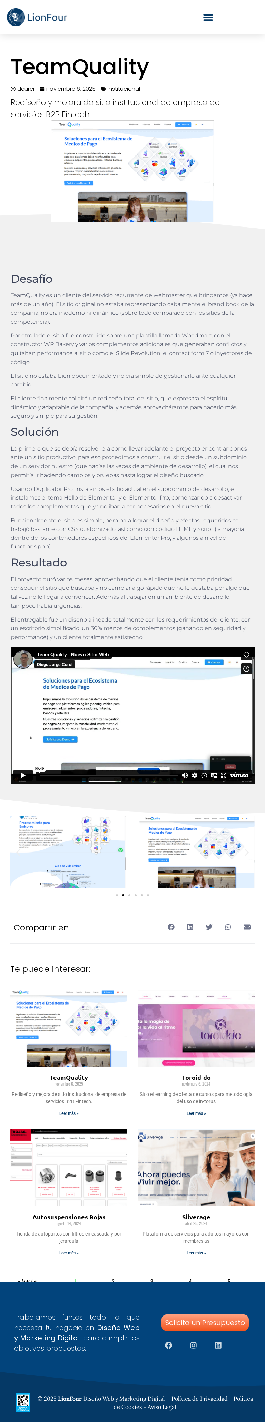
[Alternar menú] (208, 17)
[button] (18, 852)
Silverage (196, 1217)
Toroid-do (196, 1077)
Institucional (124, 89)
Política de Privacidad (199, 1398)
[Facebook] (168, 1345)
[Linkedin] (218, 1345)
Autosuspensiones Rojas (69, 1217)
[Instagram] (193, 1345)
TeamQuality (69, 1077)
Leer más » (69, 1113)
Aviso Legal (162, 1406)
